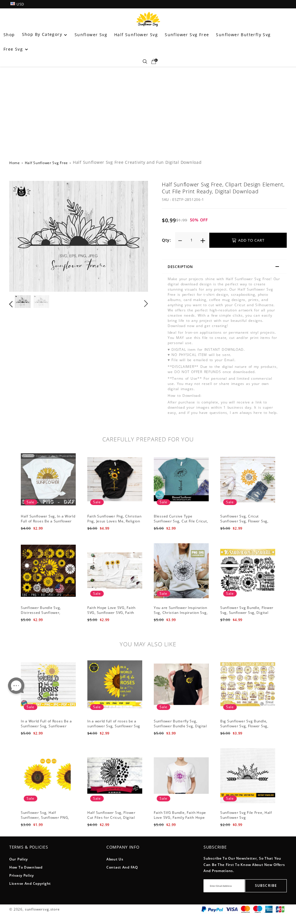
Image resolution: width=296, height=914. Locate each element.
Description (180, 266)
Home (14, 162)
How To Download (25, 867)
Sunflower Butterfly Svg (243, 34)
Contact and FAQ (122, 867)
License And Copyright (30, 883)
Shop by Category (43, 34)
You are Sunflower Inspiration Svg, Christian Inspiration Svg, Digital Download (181, 612)
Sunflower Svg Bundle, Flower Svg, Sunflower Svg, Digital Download (246, 612)
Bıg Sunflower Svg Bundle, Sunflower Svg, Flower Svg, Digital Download (244, 726)
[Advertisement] (148, 110)
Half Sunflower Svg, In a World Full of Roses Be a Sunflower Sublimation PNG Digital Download (48, 523)
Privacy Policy (21, 875)
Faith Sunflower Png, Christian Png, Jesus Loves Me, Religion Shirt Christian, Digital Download (114, 523)
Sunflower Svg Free (187, 34)
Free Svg (14, 49)
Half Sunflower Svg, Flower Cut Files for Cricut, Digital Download (111, 817)
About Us (114, 859)
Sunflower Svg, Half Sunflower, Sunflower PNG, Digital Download (45, 817)
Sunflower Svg (91, 34)
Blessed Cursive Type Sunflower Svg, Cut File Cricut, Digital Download (181, 521)
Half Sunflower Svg (136, 34)
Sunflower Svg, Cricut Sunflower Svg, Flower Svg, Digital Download (244, 521)
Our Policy (18, 859)
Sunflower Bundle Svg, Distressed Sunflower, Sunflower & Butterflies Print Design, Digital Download (47, 615)
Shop (9, 34)
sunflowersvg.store (42, 909)
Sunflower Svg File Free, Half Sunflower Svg (246, 815)
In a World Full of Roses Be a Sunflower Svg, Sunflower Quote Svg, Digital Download (46, 726)
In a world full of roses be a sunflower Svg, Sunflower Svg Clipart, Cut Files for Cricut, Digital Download (113, 728)
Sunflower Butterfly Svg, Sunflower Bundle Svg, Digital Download (180, 726)
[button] (22, 236)
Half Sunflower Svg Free (46, 162)
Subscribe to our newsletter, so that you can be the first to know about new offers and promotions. (244, 864)
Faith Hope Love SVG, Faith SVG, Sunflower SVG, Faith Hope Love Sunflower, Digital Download (113, 615)
